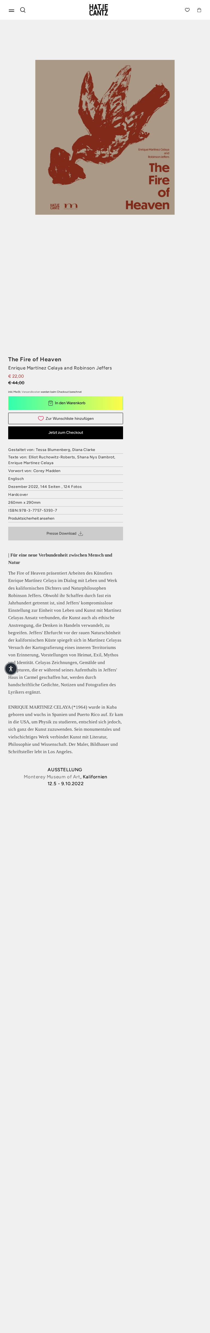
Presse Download (61, 533)
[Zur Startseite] (105, 10)
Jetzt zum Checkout (65, 432)
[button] (11, 668)
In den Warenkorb (70, 403)
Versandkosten (31, 392)
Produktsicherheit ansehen (31, 518)
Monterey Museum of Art (52, 776)
